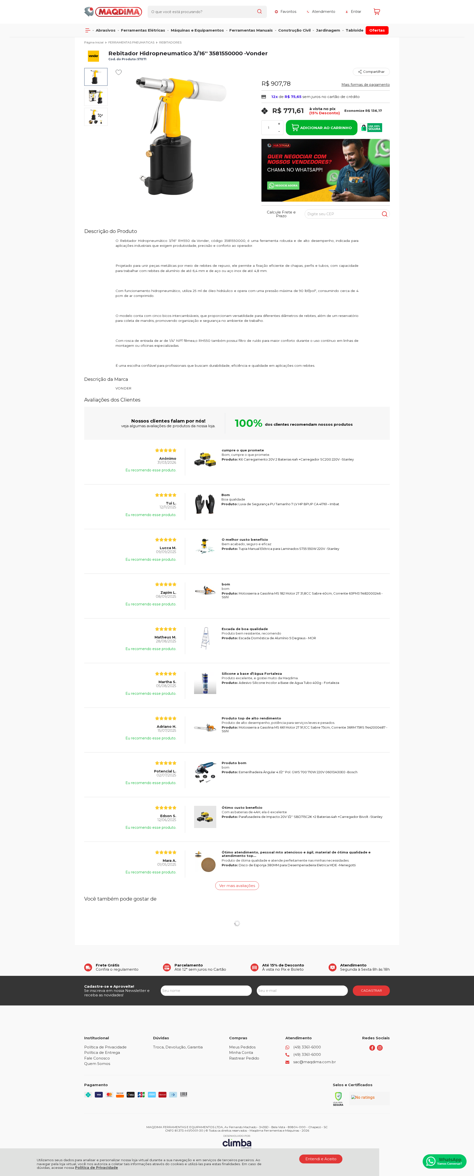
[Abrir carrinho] (380, 11)
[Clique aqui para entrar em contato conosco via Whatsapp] (445, 1161)
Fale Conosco (97, 1058)
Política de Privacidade (96, 1168)
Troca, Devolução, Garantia (178, 1047)
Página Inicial (94, 42)
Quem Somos (97, 1063)
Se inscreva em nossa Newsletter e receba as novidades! (117, 992)
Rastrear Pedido (244, 1058)
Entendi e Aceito (320, 1159)
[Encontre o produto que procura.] (259, 12)
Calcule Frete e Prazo (281, 214)
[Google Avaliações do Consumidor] (369, 1098)
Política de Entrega (102, 1052)
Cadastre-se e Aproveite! (109, 986)
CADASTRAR (371, 990)
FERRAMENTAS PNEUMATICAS (131, 42)
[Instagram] (380, 1049)
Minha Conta (241, 1052)
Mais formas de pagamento (365, 85)
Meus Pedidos (242, 1047)
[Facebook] (372, 1049)
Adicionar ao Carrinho (326, 127)
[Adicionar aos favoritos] (119, 72)
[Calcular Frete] (384, 214)
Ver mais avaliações (237, 885)
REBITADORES (170, 42)
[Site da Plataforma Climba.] (237, 1141)
